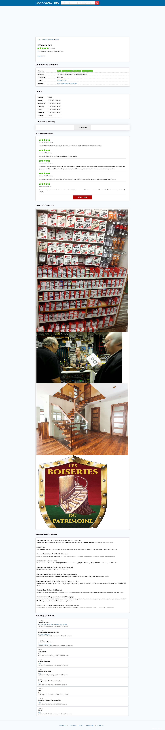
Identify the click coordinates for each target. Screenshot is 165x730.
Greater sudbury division (48, 39)
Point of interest (67, 71)
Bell (39, 690)
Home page (62, 725)
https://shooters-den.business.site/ (67, 83)
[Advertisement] (83, 20)
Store (59, 71)
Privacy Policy (90, 725)
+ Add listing (73, 725)
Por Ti (40, 710)
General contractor (87, 71)
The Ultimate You (43, 622)
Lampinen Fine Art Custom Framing (49, 681)
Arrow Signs (42, 651)
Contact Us (100, 725)
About (81, 725)
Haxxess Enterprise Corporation (48, 632)
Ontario (39, 39)
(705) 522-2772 (41, 56)
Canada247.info (47, 3)
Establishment (76, 71)
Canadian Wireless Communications (49, 700)
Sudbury (57, 39)
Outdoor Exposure (44, 661)
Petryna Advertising (44, 671)
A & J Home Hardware (45, 642)
